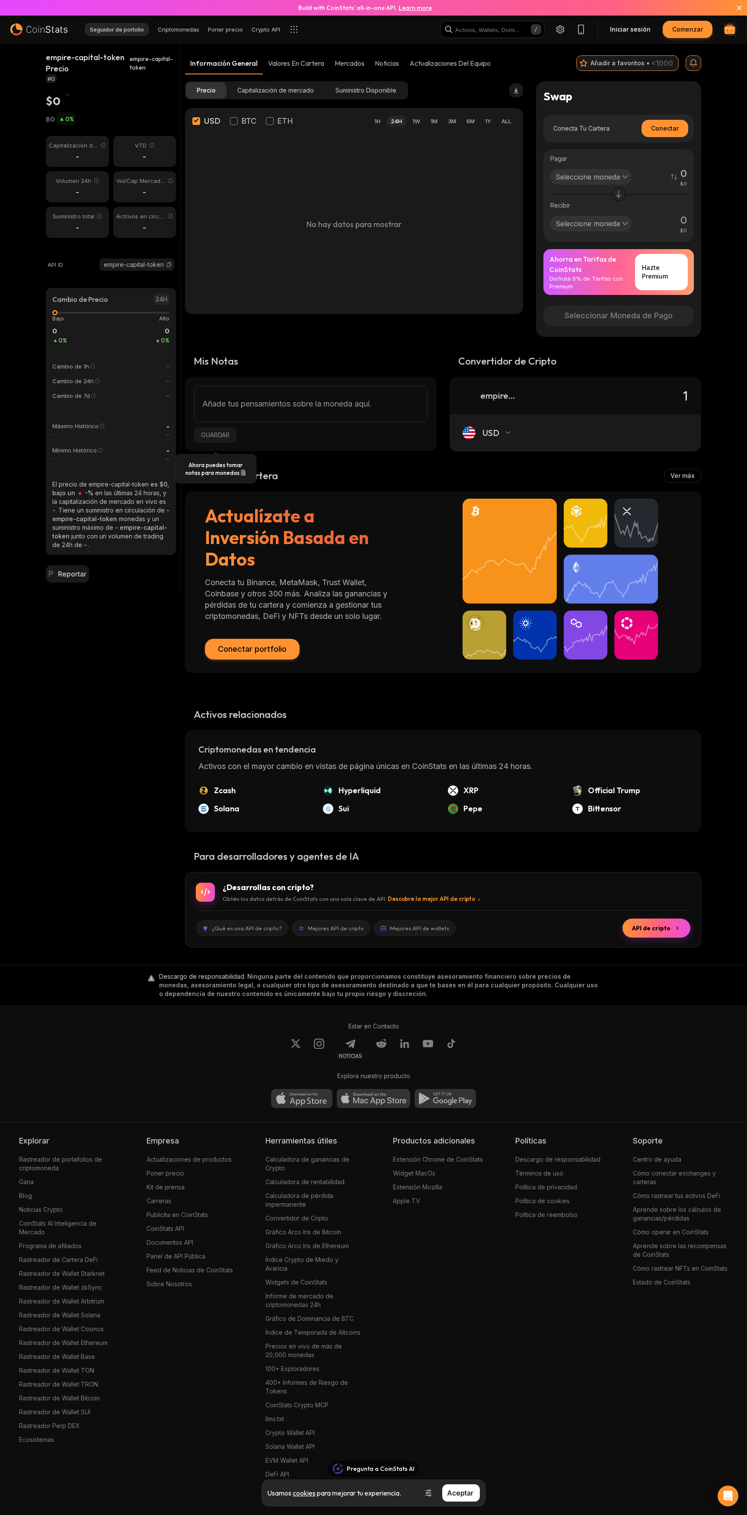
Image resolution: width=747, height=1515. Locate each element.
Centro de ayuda (657, 1159)
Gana (26, 1181)
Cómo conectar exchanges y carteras (674, 1177)
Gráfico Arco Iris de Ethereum (307, 1245)
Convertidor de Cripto (296, 1218)
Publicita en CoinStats (177, 1214)
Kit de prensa (166, 1187)
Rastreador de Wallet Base (57, 1356)
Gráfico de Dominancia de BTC (309, 1318)
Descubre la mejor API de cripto (431, 898)
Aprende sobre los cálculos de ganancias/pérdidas (677, 1214)
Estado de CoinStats (661, 1282)
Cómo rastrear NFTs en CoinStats (680, 1268)
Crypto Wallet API (290, 1432)
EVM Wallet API (286, 1460)
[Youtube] (428, 1048)
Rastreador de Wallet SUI (54, 1412)
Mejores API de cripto (336, 928)
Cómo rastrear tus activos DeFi (676, 1195)
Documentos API (170, 1242)
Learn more (415, 8)
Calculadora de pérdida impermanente (299, 1200)
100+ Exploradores (292, 1368)
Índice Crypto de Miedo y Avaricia (301, 1264)
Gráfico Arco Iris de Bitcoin (303, 1232)
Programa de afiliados (50, 1245)
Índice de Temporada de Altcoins (313, 1332)
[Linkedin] (404, 1048)
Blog (25, 1195)
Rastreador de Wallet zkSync (60, 1287)
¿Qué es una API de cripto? (247, 928)
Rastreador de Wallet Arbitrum (61, 1301)
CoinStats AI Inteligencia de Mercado (57, 1228)
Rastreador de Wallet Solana (59, 1315)
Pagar (558, 158)
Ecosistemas (36, 1439)
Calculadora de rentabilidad (305, 1181)
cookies (304, 1493)
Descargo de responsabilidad (557, 1159)
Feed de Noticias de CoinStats (190, 1270)
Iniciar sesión (630, 29)
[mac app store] (373, 1098)
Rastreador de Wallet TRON (58, 1384)
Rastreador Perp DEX (49, 1425)
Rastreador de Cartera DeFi (58, 1259)
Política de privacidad (546, 1187)
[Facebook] (451, 1048)
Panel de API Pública (176, 1256)
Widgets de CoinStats (296, 1282)
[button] (169, 264)
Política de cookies (542, 1200)
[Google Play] (445, 1098)
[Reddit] (381, 1048)
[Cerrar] (734, 7)
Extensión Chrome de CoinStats (438, 1159)
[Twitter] (295, 1048)
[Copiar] (169, 264)
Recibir (560, 205)
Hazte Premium (655, 272)
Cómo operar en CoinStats (671, 1232)
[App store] (301, 1098)
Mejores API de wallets (419, 928)
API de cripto (651, 928)
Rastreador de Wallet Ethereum (63, 1342)
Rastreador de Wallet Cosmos (61, 1328)
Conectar (665, 128)
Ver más (682, 475)
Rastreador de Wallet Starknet (62, 1273)
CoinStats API (165, 1228)
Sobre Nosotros (169, 1284)
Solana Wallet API (290, 1446)
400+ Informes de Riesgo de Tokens (306, 1387)
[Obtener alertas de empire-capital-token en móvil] (693, 63)
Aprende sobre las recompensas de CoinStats (680, 1250)
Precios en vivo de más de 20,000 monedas (303, 1350)
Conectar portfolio (252, 648)
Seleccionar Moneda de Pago (619, 315)
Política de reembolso (546, 1214)
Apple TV (406, 1200)
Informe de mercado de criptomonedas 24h (299, 1300)
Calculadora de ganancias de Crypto (307, 1164)
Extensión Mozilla (417, 1187)
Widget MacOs (414, 1173)
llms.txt (274, 1418)
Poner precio (165, 1173)
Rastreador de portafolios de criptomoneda (60, 1164)
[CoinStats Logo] (38, 29)
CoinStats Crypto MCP (297, 1405)
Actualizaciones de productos (189, 1159)
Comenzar (687, 29)
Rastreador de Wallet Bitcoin (59, 1398)
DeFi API (277, 1474)
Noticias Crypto (41, 1209)
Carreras (159, 1200)
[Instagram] (319, 1048)
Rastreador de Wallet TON (56, 1370)
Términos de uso (539, 1173)
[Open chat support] (728, 1496)
